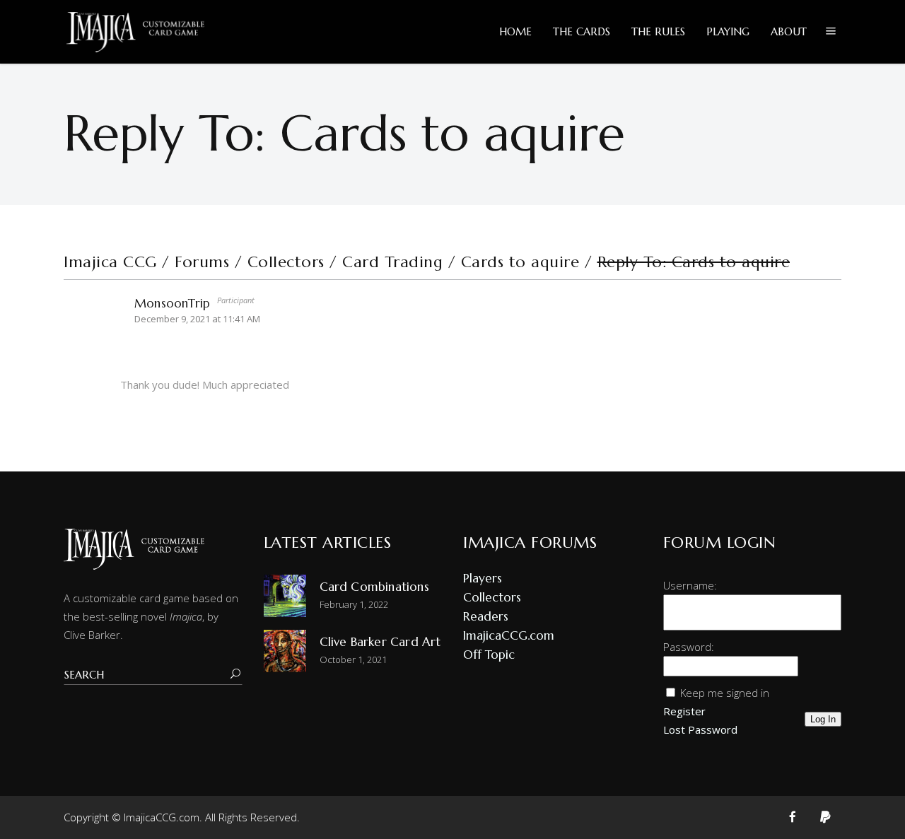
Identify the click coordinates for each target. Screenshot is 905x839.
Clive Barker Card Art (380, 642)
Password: (688, 647)
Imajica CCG (110, 261)
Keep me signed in (724, 693)
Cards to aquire (520, 261)
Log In (823, 719)
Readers (485, 616)
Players (482, 578)
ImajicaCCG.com (508, 635)
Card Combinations (374, 586)
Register (684, 711)
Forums (202, 261)
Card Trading (392, 261)
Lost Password (700, 729)
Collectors (286, 261)
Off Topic (489, 654)
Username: (690, 585)
